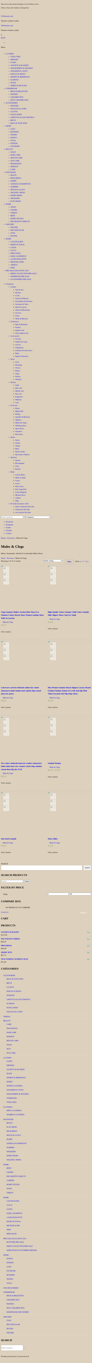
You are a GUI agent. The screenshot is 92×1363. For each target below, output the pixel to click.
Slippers (14, 187)
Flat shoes (16, 201)
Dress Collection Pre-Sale (24, 273)
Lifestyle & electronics (22, 117)
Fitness (14, 143)
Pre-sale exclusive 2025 (14, 1239)
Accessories (12, 103)
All (87, 561)
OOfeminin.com (7, 16)
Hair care (15, 155)
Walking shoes (18, 192)
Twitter (8, 528)
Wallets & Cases (18, 109)
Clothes (10, 54)
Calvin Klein (17, 242)
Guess (13, 247)
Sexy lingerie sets (19, 100)
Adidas (14, 265)
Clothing (8, 1107)
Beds (13, 216)
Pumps (13, 181)
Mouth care (16, 158)
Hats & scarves (18, 74)
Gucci (13, 250)
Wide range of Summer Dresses (22, 1250)
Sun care (15, 161)
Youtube (9, 530)
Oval (13, 233)
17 (83, 561)
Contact (9, 533)
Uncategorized (10, 1288)
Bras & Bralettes (19, 91)
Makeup (14, 166)
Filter (69, 562)
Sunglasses (16, 114)
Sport (8, 126)
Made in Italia (18, 245)
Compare (83, 913)
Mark (8, 239)
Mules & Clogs (18, 190)
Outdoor (15, 146)
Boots (13, 175)
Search (4, 864)
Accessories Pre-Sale (21, 279)
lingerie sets (17, 97)
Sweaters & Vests (19, 71)
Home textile (17, 218)
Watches (10, 224)
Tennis (14, 135)
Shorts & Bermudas (20, 77)
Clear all (5, 912)
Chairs (14, 210)
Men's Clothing (14, 1110)
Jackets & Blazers (20, 65)
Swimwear (12, 1098)
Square (14, 227)
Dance (14, 138)
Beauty (9, 149)
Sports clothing (15, 1086)
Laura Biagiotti (18, 259)
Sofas (13, 207)
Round (14, 236)
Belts (13, 120)
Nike (13, 268)
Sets (9, 1049)
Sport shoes (16, 195)
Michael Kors (17, 262)
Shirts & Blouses (19, 85)
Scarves (14, 80)
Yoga (13, 140)
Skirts (10, 1082)
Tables (14, 213)
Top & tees (15, 57)
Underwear (11, 88)
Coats (13, 62)
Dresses (14, 59)
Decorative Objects (20, 221)
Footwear (11, 172)
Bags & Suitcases (19, 123)
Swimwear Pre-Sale (20, 276)
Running (15, 132)
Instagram (9, 525)
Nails (13, 152)
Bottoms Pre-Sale (15, 1242)
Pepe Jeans (15, 253)
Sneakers (15, 198)
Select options (6, 632)
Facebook (9, 522)
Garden (10, 1180)
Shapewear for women (18, 1312)
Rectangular (17, 230)
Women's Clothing (16, 1115)
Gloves (14, 112)
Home (8, 204)
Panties (14, 94)
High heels (16, 178)
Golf (13, 129)
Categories (10, 284)
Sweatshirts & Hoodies (22, 68)
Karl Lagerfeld (18, 256)
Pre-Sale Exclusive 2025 (17, 271)
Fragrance (16, 164)
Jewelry (15, 106)
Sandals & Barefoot (21, 184)
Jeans (13, 83)
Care (13, 169)
